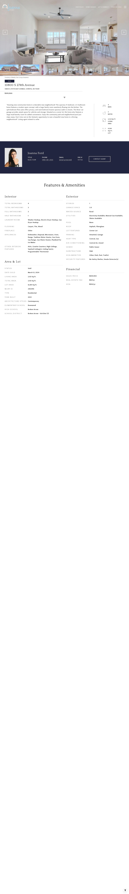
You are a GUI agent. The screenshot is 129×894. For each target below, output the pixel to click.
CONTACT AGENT (99, 159)
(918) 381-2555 (47, 160)
